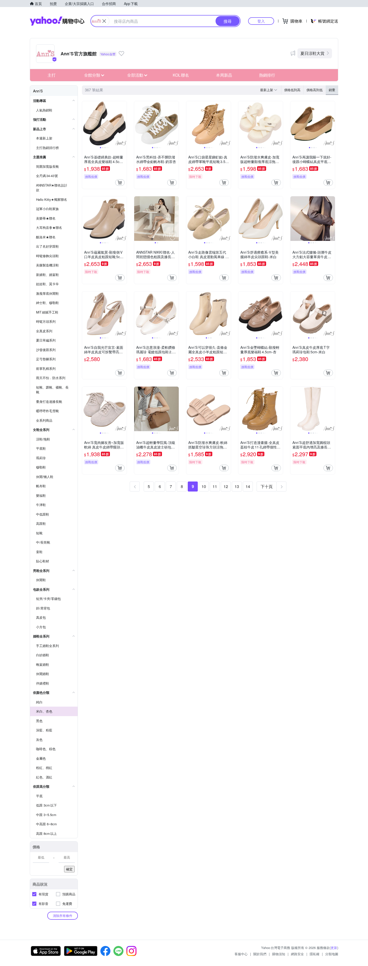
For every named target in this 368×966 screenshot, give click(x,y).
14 (248, 486)
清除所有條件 (62, 915)
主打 (52, 75)
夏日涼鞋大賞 (312, 53)
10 (204, 486)
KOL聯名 (181, 75)
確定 (69, 869)
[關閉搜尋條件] (104, 21)
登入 (261, 21)
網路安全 (297, 953)
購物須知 (278, 953)
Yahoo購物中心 (57, 21)
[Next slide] (123, 123)
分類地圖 (331, 953)
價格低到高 (292, 89)
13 (237, 486)
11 (215, 486)
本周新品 (224, 75)
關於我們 (259, 953)
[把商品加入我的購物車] (120, 182)
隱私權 (314, 953)
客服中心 (241, 953)
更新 (334, 947)
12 (226, 486)
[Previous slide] (85, 123)
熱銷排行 (267, 75)
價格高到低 (314, 89)
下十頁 (267, 486)
